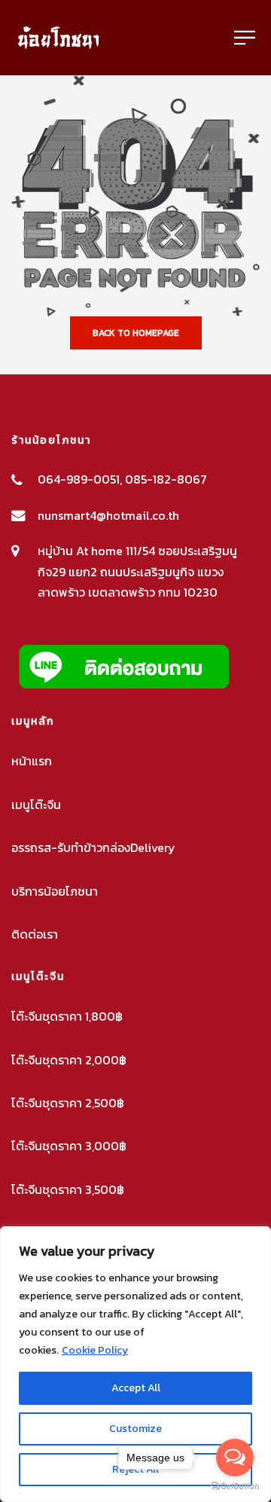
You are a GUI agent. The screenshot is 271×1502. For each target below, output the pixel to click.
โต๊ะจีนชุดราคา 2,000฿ (68, 1060)
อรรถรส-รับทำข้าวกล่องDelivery (93, 847)
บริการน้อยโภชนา (54, 891)
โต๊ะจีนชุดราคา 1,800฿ (67, 1016)
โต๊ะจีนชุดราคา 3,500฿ (67, 1189)
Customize (135, 1428)
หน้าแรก (31, 761)
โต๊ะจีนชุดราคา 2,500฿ (67, 1103)
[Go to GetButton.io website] (235, 1486)
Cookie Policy (95, 1350)
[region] (135, 1364)
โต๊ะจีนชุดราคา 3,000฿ (68, 1146)
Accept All (135, 1388)
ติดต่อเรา (34, 934)
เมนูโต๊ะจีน (36, 804)
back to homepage (136, 333)
